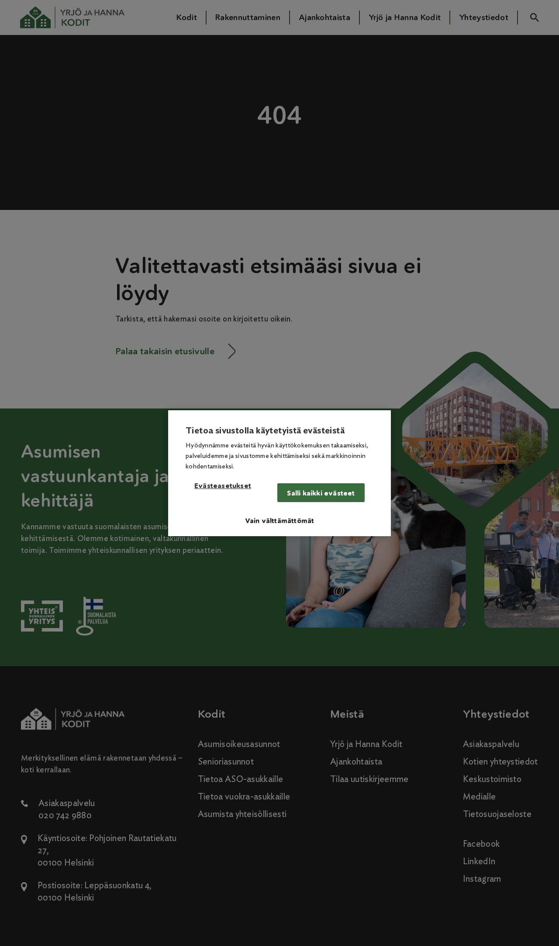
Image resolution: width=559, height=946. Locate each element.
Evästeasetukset (222, 486)
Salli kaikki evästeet (321, 493)
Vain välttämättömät (279, 521)
